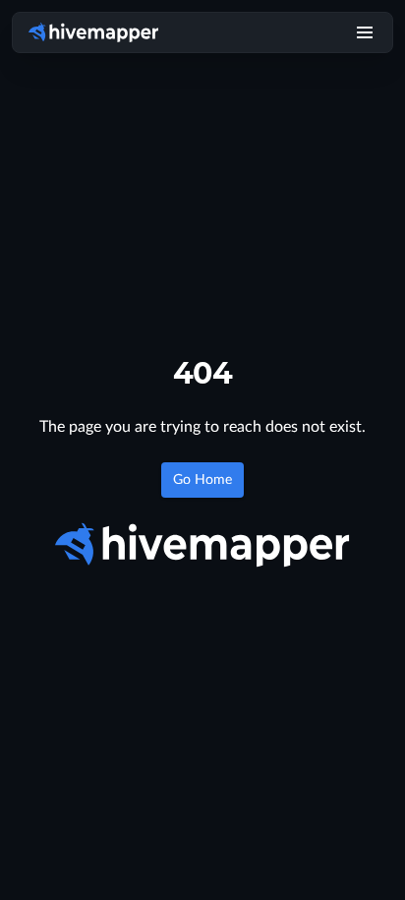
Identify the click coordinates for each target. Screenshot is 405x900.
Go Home (202, 480)
